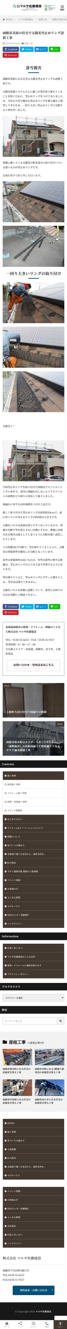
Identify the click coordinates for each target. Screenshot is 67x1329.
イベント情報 (13, 879)
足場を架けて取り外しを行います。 (23, 175)
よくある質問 (13, 897)
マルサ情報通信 (25, 19)
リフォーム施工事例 (16, 792)
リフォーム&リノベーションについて (25, 827)
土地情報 (11, 1149)
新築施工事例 (13, 784)
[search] (60, 1021)
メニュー (33, 1326)
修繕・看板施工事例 (17, 801)
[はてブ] (41, 49)
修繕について (13, 836)
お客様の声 (12, 888)
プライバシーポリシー (18, 973)
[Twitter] (27, 49)
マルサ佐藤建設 (43, 1311)
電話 (47, 1326)
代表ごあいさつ (14, 947)
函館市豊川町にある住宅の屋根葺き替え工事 (17, 1070)
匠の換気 (11, 862)
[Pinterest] (11, 55)
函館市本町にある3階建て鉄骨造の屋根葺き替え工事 (49, 1070)
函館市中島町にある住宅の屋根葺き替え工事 (17, 1101)
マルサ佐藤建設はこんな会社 (21, 956)
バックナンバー (14, 923)
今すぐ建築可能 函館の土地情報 (22, 871)
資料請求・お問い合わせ (33, 1290)
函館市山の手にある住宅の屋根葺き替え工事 (49, 1101)
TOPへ (60, 1326)
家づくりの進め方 (15, 845)
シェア (20, 1326)
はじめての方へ (14, 819)
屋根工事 (42, 19)
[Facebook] (11, 49)
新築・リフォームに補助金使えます (24, 965)
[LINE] (54, 49)
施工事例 (11, 775)
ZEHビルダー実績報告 (18, 914)
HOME (9, 19)
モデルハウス (13, 906)
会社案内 (11, 1225)
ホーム (6, 1326)
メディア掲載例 (14, 810)
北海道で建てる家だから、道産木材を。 (26, 853)
